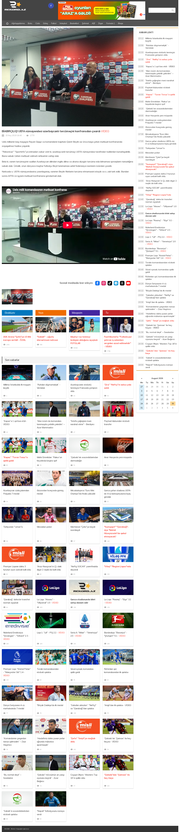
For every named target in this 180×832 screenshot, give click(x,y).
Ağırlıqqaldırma (18, 23)
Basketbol (74, 23)
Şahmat (85, 23)
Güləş (45, 23)
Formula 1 (110, 23)
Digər (100, 23)
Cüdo (37, 23)
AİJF (93, 23)
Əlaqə (120, 23)
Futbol (53, 23)
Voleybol (63, 23)
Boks (30, 23)
